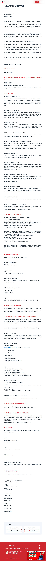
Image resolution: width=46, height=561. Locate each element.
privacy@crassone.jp (8, 455)
